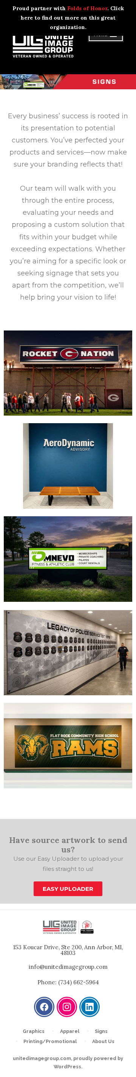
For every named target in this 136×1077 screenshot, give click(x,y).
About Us (103, 1041)
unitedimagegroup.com (42, 1058)
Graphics (34, 1031)
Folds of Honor (87, 8)
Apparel (69, 1031)
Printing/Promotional (50, 1041)
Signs (101, 1031)
